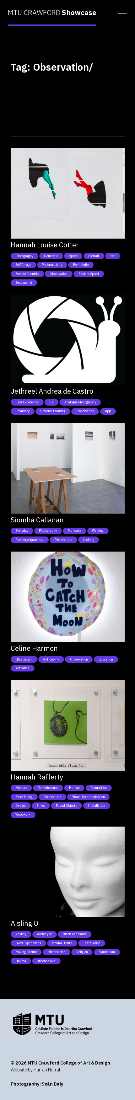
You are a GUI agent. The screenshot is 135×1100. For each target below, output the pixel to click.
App (108, 411)
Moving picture (26, 952)
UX (51, 402)
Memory (21, 787)
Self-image (23, 264)
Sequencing (23, 282)
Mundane (74, 530)
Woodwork (22, 814)
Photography (24, 256)
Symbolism (107, 952)
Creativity (22, 411)
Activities (22, 668)
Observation (59, 274)
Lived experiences (28, 943)
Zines (40, 805)
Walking (98, 530)
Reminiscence (48, 787)
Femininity (81, 264)
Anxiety (20, 934)
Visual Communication (88, 797)
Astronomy (51, 659)
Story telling (24, 797)
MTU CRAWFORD (52, 12)
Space (73, 256)
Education (106, 659)
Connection (98, 787)
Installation (96, 805)
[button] (120, 12)
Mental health (62, 943)
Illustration (23, 659)
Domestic (51, 256)
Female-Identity (27, 274)
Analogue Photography (80, 402)
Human (74, 787)
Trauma (20, 961)
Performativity (52, 264)
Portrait (93, 256)
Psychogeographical (29, 539)
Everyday (21, 530)
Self (113, 256)
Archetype (44, 934)
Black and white (75, 934)
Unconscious (46, 961)
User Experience (27, 402)
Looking (88, 539)
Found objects (66, 805)
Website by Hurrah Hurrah (36, 1070)
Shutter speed (88, 274)
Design (20, 805)
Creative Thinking (52, 411)
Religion (82, 952)
